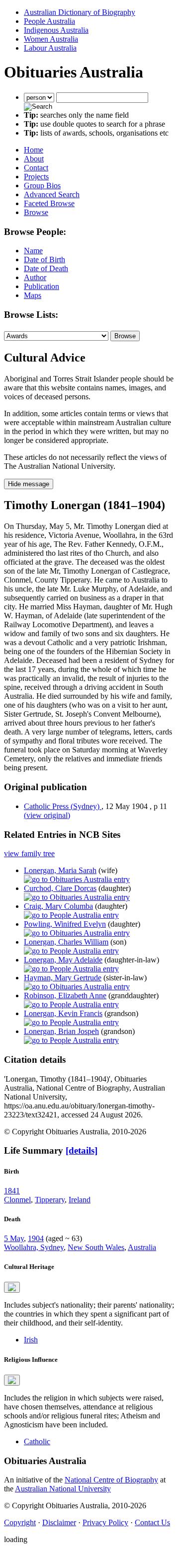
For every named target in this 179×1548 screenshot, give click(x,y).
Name (33, 250)
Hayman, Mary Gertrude (62, 977)
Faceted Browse (49, 203)
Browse (36, 212)
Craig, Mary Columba (58, 906)
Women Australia (51, 39)
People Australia (49, 21)
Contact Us (152, 1522)
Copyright (20, 1522)
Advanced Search (52, 194)
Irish (31, 1339)
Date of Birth (44, 259)
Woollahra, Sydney (34, 1247)
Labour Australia (50, 48)
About (34, 158)
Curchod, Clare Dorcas (60, 888)
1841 (12, 1190)
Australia (142, 1247)
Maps (32, 295)
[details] (81, 1150)
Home (33, 150)
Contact (36, 167)
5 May (14, 1238)
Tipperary (50, 1199)
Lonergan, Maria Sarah (60, 870)
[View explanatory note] (12, 1287)
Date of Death (46, 268)
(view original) (47, 815)
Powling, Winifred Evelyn (65, 924)
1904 (36, 1238)
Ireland (79, 1199)
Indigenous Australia (56, 30)
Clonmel (17, 1199)
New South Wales (96, 1247)
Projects (36, 176)
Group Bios (42, 185)
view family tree (29, 853)
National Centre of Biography (111, 1479)
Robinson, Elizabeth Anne (65, 995)
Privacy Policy (105, 1522)
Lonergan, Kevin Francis (63, 1013)
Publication (41, 286)
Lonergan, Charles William (66, 942)
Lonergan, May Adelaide (63, 960)
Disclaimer (59, 1522)
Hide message (28, 484)
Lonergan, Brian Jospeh (61, 1031)
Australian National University (63, 1488)
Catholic (37, 1441)
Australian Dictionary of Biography (79, 12)
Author (35, 277)
